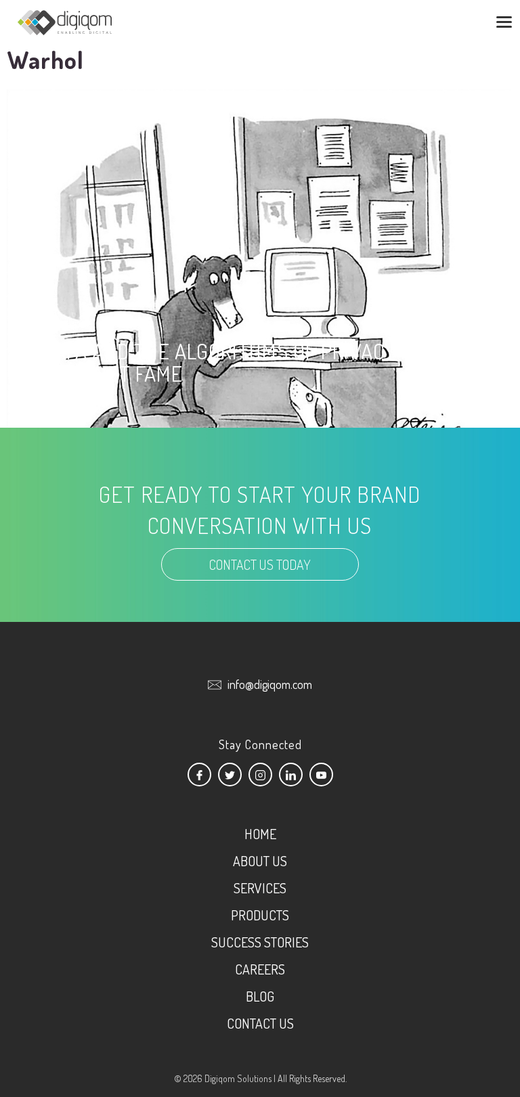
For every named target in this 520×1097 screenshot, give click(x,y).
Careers (260, 969)
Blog (260, 996)
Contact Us (260, 1023)
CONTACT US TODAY (260, 564)
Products (260, 915)
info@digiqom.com (270, 684)
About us (260, 861)
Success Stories (260, 942)
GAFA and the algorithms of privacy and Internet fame (240, 362)
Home (260, 834)
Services (260, 888)
